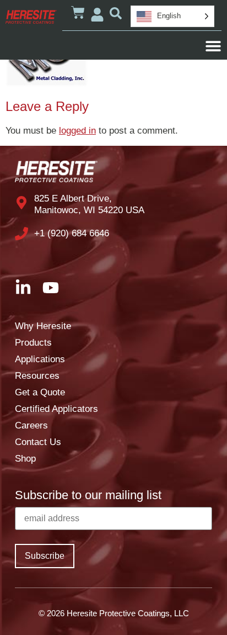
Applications (40, 359)
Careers (31, 425)
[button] (116, 13)
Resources (37, 376)
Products (33, 342)
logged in (77, 130)
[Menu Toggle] (213, 46)
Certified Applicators (56, 409)
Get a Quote (40, 392)
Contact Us (38, 442)
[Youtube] (50, 287)
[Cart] (78, 12)
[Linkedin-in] (23, 287)
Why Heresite (43, 326)
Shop (25, 458)
